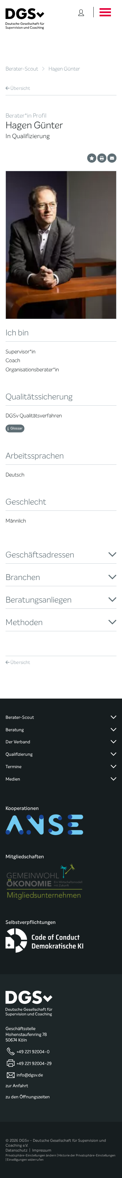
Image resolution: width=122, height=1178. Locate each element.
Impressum (41, 1150)
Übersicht (20, 88)
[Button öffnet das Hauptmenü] (104, 12)
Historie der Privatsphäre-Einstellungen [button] (86, 1155)
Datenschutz (16, 1150)
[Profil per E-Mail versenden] (111, 158)
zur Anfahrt (17, 1086)
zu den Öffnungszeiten (28, 1097)
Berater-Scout (22, 68)
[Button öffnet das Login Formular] (81, 12)
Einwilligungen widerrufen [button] (25, 1159)
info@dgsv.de (30, 1075)
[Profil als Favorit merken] (91, 158)
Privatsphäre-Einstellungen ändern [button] (31, 1155)
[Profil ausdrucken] (101, 158)
